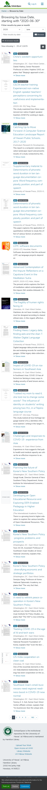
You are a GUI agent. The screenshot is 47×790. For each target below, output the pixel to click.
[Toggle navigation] (42, 4)
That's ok (6, 786)
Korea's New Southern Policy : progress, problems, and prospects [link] (29, 538)
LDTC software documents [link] (27, 246)
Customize (25, 786)
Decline (15, 786)
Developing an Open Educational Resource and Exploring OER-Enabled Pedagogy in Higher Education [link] (27, 503)
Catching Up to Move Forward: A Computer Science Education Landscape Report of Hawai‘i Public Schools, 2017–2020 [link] (29, 134)
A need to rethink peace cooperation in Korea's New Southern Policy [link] (28, 601)
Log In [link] (33, 4)
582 (32, 717)
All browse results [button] (11, 41)
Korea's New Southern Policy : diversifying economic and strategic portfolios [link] (29, 569)
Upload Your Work (23, 745)
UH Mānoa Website (23, 754)
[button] (11, 4)
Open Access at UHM (23, 748)
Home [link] (4, 11)
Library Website (23, 751)
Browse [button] (40, 34)
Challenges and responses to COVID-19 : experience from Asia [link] (29, 439)
